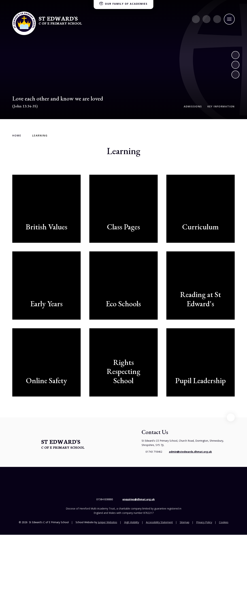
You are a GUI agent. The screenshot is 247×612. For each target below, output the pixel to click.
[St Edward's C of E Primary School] (24, 23)
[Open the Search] (217, 19)
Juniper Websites (107, 522)
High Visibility (131, 522)
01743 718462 (154, 451)
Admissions (193, 106)
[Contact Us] (196, 19)
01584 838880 (104, 499)
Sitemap (184, 522)
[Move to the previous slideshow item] (235, 65)
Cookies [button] (223, 522)
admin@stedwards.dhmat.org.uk (190, 451)
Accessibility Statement (159, 522)
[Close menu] (229, 19)
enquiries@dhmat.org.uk (138, 499)
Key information (221, 106)
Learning (40, 135)
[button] (231, 417)
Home (16, 135)
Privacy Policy (204, 522)
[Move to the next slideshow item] (235, 55)
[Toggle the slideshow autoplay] (235, 75)
